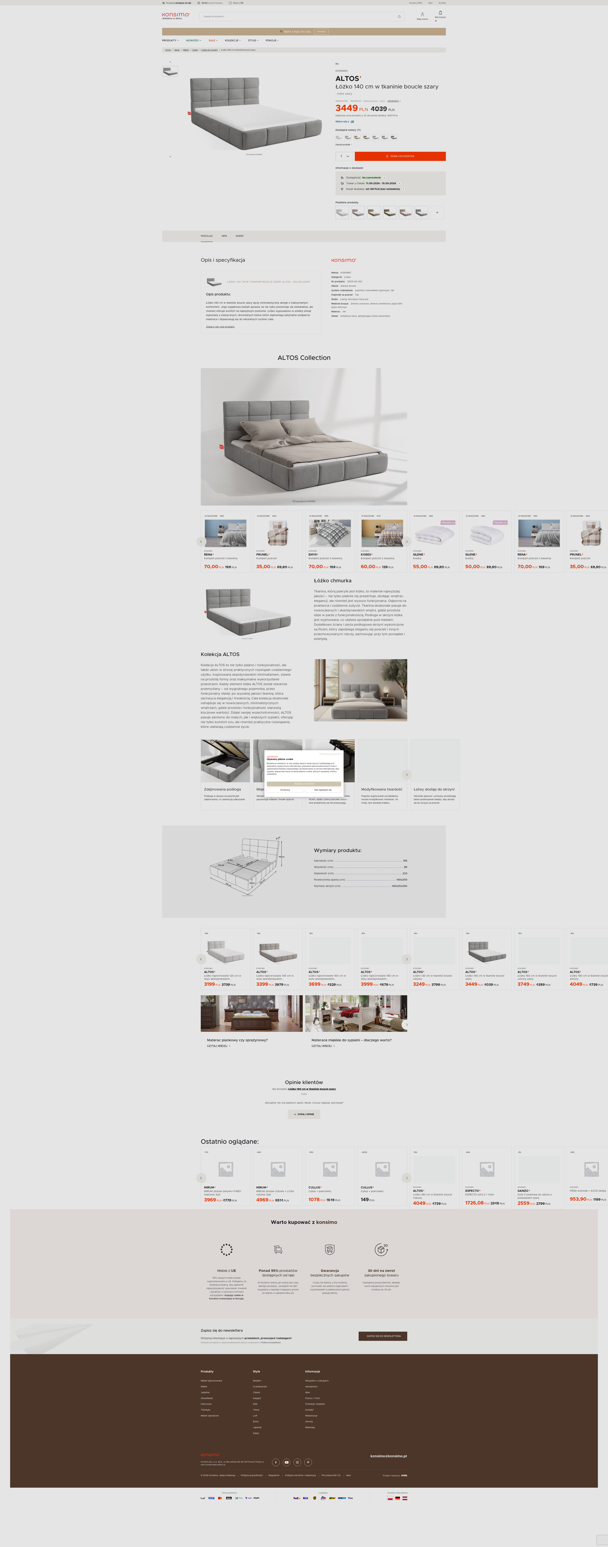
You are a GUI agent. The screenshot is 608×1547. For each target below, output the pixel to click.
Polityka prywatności (330, 754)
